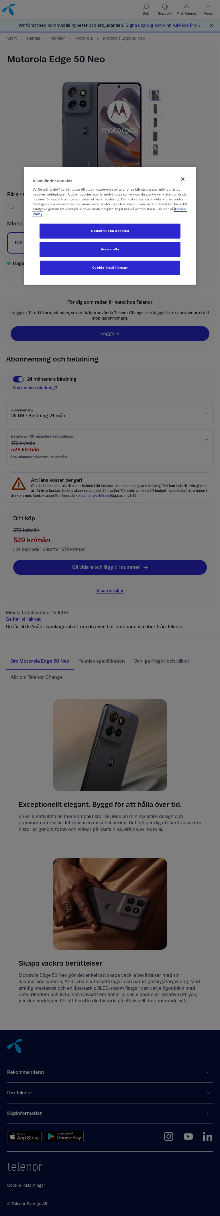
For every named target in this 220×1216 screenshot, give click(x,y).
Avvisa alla (110, 249)
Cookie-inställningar (110, 267)
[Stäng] (182, 179)
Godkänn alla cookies (110, 231)
